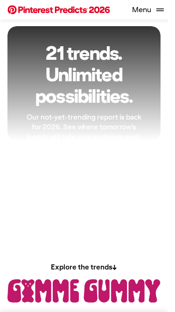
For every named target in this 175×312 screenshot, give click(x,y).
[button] (58, 9)
